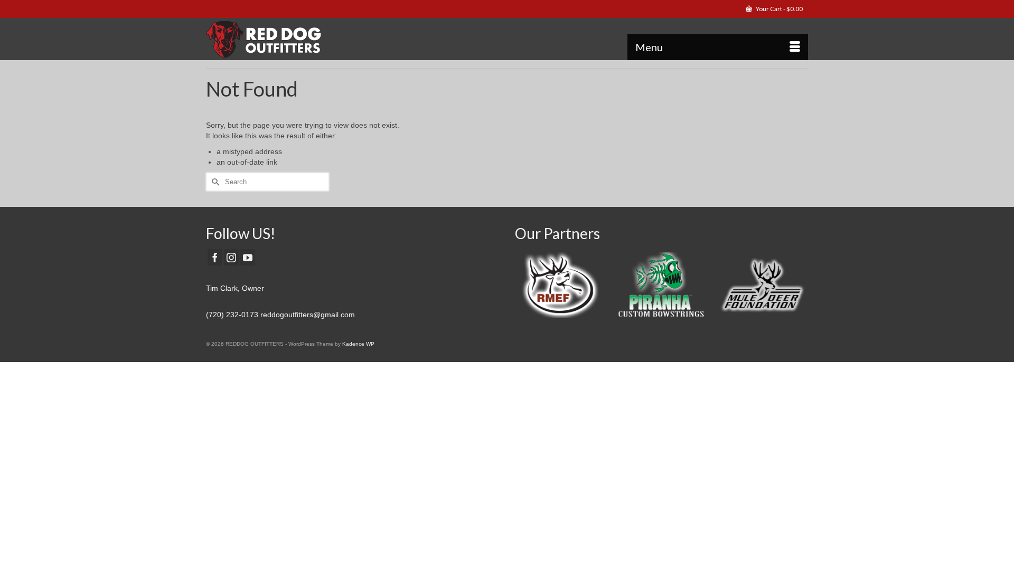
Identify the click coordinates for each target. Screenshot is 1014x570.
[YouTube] (247, 257)
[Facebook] (215, 257)
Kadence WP (358, 344)
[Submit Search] (214, 182)
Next (799, 288)
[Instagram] (231, 257)
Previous (524, 288)
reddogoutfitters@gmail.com (307, 314)
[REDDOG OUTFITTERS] (301, 39)
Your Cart (779, 9)
